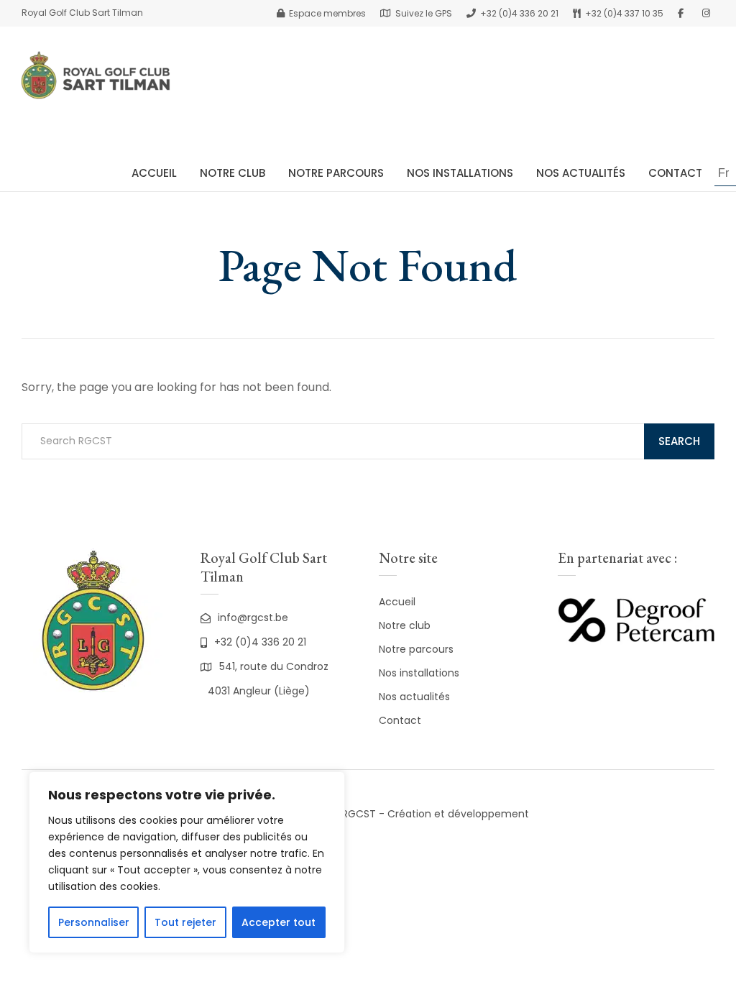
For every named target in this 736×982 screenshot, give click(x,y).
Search (679, 441)
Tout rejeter (185, 922)
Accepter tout (279, 922)
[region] (187, 862)
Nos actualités (580, 172)
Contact (675, 172)
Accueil (154, 172)
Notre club (232, 172)
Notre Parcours (336, 172)
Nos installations (419, 673)
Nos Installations (460, 172)
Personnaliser (93, 922)
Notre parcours (416, 649)
